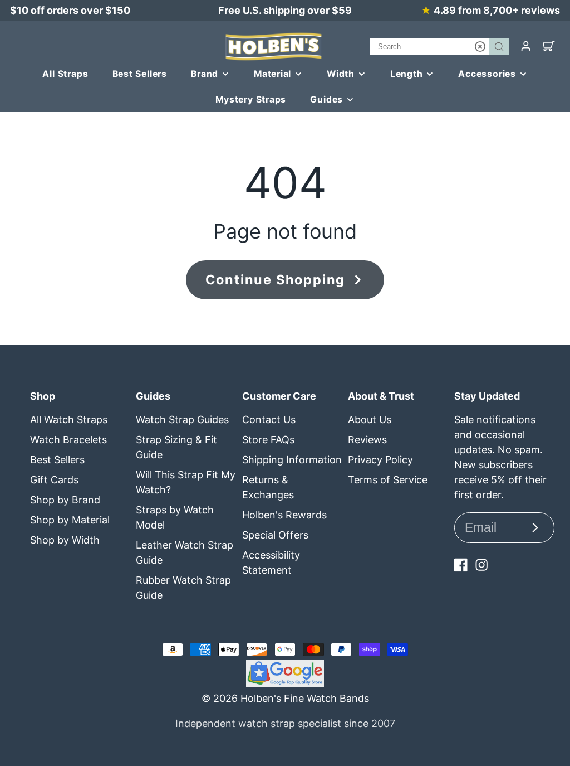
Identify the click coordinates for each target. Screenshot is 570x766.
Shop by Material (70, 520)
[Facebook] (461, 564)
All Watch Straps (68, 419)
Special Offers (275, 535)
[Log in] (526, 46)
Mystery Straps (250, 99)
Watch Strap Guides (182, 419)
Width (341, 74)
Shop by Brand (65, 500)
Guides (326, 99)
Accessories (487, 74)
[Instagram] (481, 564)
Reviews (367, 439)
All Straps (65, 74)
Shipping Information (292, 460)
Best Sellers (140, 74)
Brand (204, 74)
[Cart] (549, 46)
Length (406, 74)
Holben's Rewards (284, 515)
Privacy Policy (380, 460)
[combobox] (439, 46)
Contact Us (269, 419)
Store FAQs (268, 439)
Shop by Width (65, 540)
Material (272, 74)
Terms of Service (388, 480)
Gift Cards (54, 480)
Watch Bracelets (68, 439)
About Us (369, 419)
